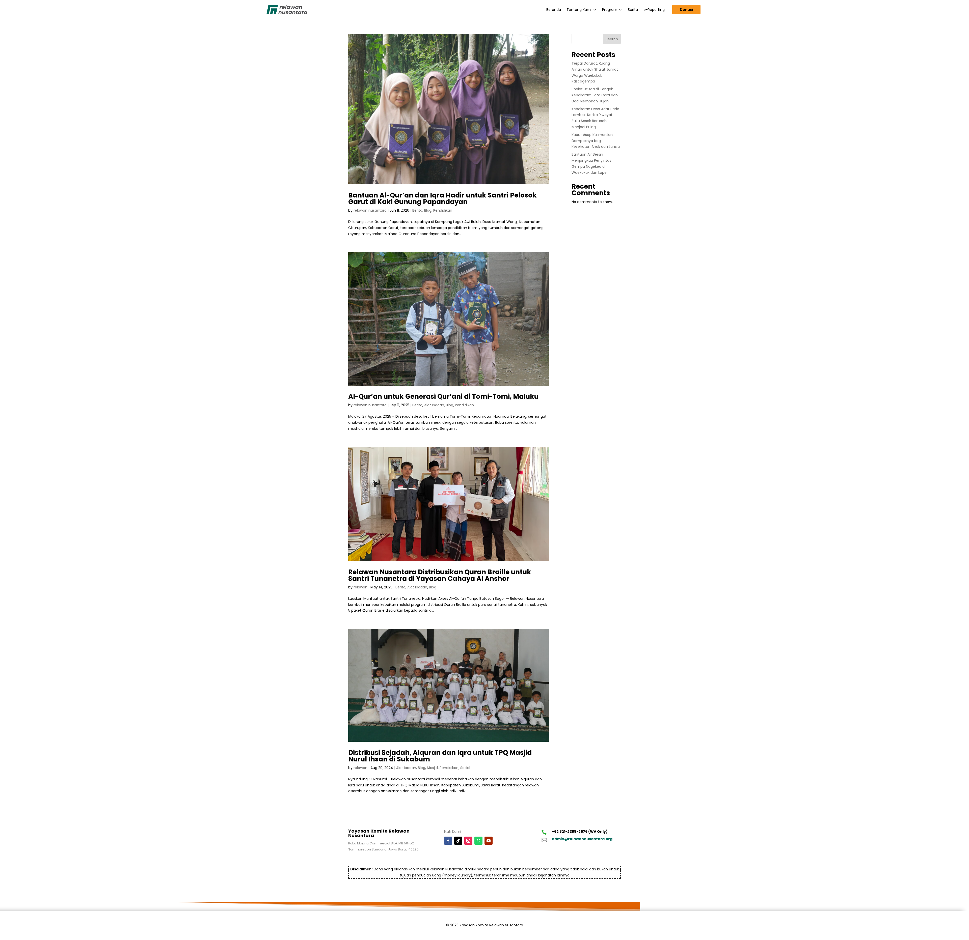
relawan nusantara (370, 210)
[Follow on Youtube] (488, 841)
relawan (360, 587)
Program (609, 9)
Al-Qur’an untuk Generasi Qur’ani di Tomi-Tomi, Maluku (443, 396)
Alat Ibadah (434, 405)
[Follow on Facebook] (448, 841)
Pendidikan (442, 210)
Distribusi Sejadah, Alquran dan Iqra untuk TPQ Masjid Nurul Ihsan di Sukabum (440, 756)
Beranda (553, 9)
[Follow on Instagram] (468, 841)
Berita (633, 9)
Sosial (465, 767)
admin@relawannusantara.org (582, 838)
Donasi (686, 9)
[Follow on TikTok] (458, 841)
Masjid (432, 767)
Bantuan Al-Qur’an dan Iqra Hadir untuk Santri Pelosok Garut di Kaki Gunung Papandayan (442, 198)
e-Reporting (654, 9)
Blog (428, 210)
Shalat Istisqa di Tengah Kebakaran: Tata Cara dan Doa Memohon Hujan (595, 95)
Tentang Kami (579, 9)
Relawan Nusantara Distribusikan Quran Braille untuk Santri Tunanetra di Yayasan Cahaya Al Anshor (439, 575)
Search (612, 39)
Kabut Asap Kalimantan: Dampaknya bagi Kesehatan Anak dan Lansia (596, 140)
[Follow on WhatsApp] (478, 841)
